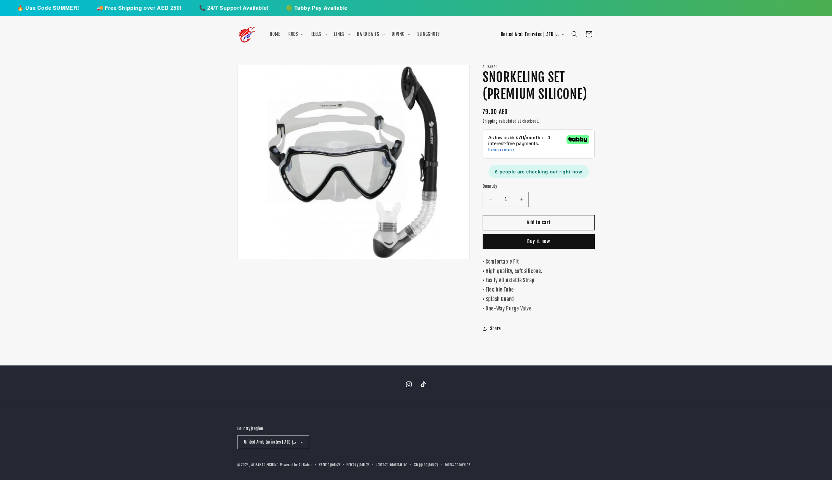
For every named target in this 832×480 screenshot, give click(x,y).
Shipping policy (426, 464)
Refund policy (329, 464)
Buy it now (538, 241)
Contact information (392, 464)
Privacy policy (357, 464)
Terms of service (457, 464)
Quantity (490, 186)
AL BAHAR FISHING (265, 465)
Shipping (490, 121)
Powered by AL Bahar (296, 465)
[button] (295, 34)
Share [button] (495, 328)
